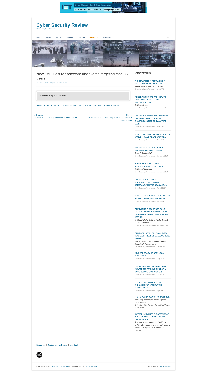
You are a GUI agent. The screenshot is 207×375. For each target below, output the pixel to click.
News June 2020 (44, 105)
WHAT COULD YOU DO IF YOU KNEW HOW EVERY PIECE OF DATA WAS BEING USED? (152, 236)
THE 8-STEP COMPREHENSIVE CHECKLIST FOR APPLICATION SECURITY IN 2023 (148, 285)
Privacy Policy (91, 366)
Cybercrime (57, 105)
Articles (59, 37)
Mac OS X (82, 105)
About (39, 37)
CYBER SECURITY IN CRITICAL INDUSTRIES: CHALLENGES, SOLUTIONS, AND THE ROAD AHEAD (151, 182)
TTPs (119, 105)
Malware (89, 105)
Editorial (81, 37)
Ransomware (97, 105)
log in (53, 96)
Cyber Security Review (62, 25)
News (48, 37)
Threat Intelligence (109, 105)
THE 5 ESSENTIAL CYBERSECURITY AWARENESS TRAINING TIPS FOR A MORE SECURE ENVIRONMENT (150, 269)
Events (70, 37)
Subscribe (93, 37)
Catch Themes (165, 366)
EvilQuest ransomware (70, 105)
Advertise (107, 37)
